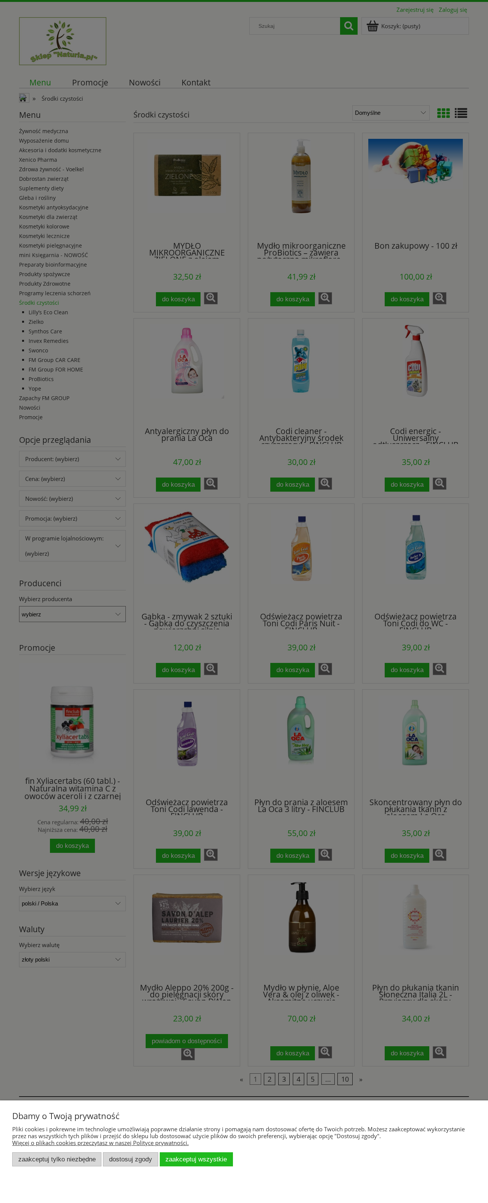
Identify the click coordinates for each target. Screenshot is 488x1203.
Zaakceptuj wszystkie (196, 1159)
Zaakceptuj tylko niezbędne (57, 1159)
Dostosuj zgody (130, 1159)
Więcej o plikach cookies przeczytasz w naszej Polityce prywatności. (100, 1143)
